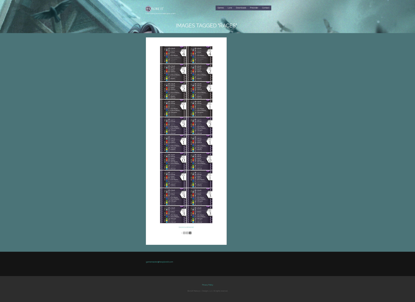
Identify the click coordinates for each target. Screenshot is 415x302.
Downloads (241, 8)
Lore (230, 8)
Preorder (254, 8)
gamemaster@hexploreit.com (159, 262)
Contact (265, 8)
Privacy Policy (207, 285)
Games (221, 8)
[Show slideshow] (186, 227)
